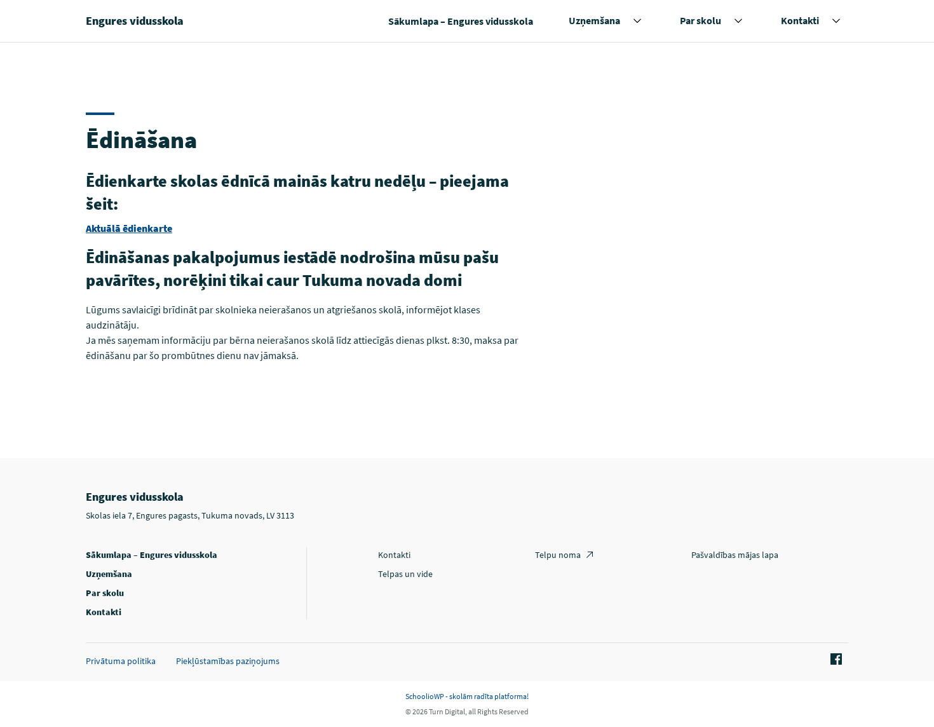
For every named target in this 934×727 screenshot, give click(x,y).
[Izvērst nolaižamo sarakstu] (637, 21)
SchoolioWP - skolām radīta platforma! (467, 696)
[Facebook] (834, 659)
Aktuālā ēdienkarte (129, 228)
